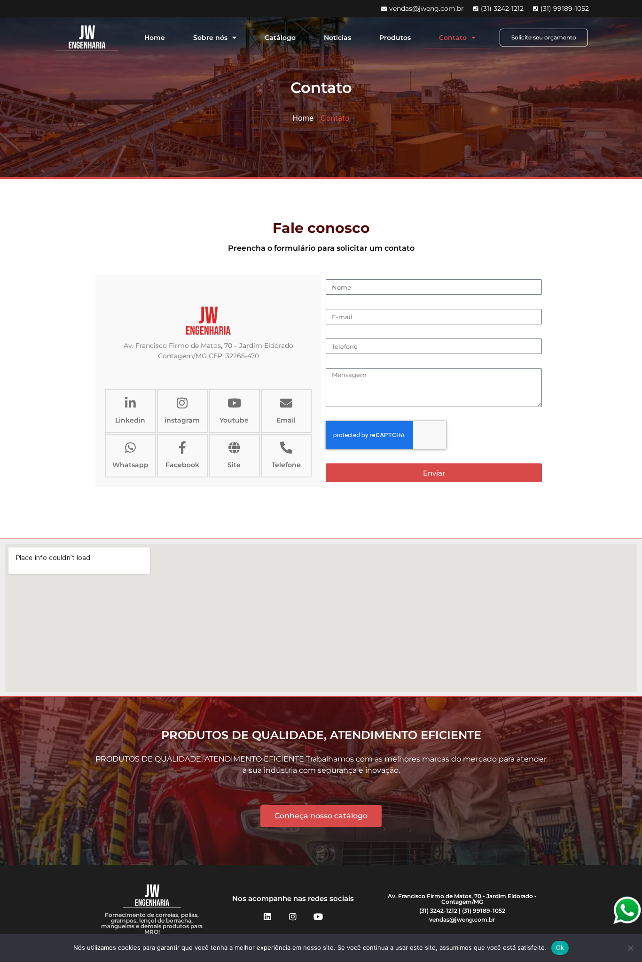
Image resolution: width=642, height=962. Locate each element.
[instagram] (182, 403)
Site (234, 465)
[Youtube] (234, 403)
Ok (560, 947)
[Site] (234, 447)
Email (286, 420)
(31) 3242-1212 (438, 910)
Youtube (234, 420)
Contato (453, 37)
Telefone (286, 465)
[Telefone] (286, 447)
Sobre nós (210, 37)
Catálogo (280, 37)
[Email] (286, 403)
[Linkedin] (130, 403)
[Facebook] (182, 447)
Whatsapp (130, 465)
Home (154, 37)
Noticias (337, 37)
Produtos (395, 37)
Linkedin (130, 420)
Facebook (182, 465)
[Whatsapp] (130, 447)
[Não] (630, 948)
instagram (182, 420)
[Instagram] (293, 916)
